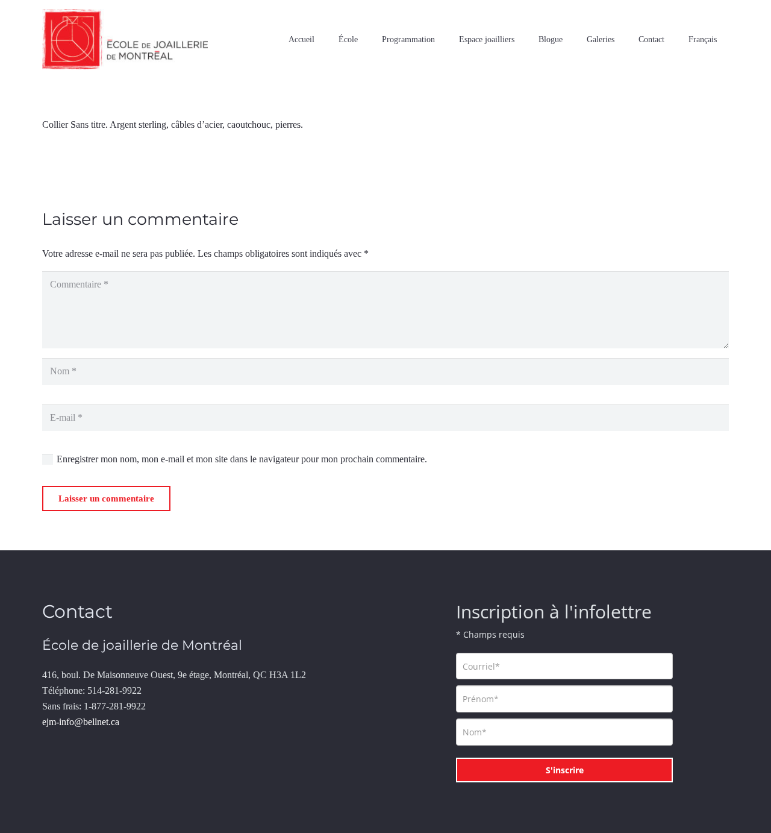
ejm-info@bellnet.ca (80, 722)
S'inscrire (565, 770)
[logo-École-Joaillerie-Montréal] (125, 39)
